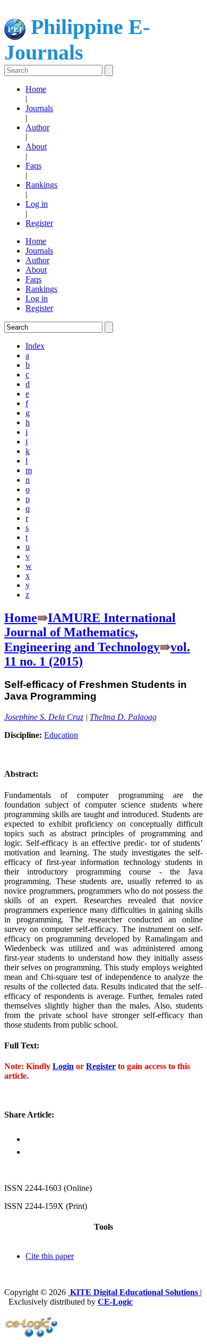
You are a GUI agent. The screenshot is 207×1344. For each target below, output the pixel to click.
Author (37, 127)
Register (39, 223)
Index (35, 345)
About (36, 146)
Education (61, 735)
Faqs (33, 165)
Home (35, 89)
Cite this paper (49, 1256)
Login (63, 1066)
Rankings (41, 184)
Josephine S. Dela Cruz (43, 716)
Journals (39, 108)
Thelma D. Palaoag (123, 716)
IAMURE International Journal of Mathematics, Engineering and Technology (90, 632)
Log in (36, 203)
